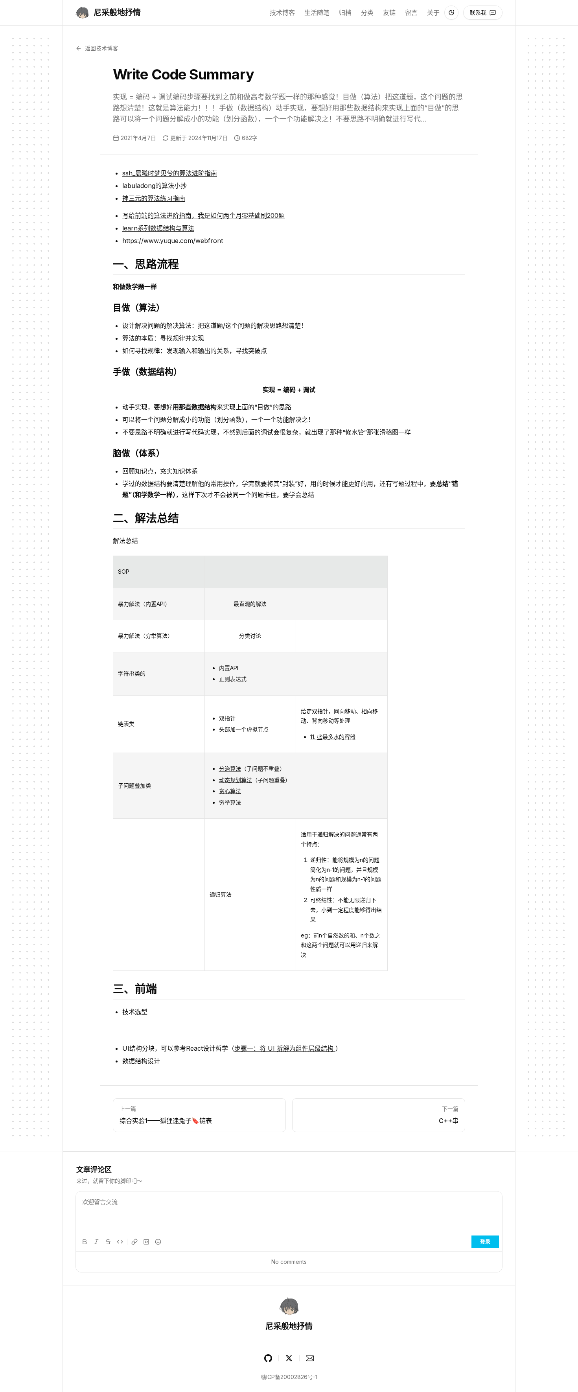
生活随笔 (316, 13)
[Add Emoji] (158, 1241)
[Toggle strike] (108, 1241)
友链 (389, 13)
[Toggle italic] (96, 1241)
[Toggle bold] (84, 1241)
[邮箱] (310, 1358)
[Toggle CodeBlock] (146, 1241)
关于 (433, 13)
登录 (485, 1241)
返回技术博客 (101, 48)
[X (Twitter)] (289, 1358)
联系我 (478, 12)
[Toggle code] (119, 1241)
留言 (411, 13)
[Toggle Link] (134, 1241)
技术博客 (282, 13)
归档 (345, 13)
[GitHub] (268, 1358)
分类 (367, 13)
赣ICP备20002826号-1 (289, 1377)
